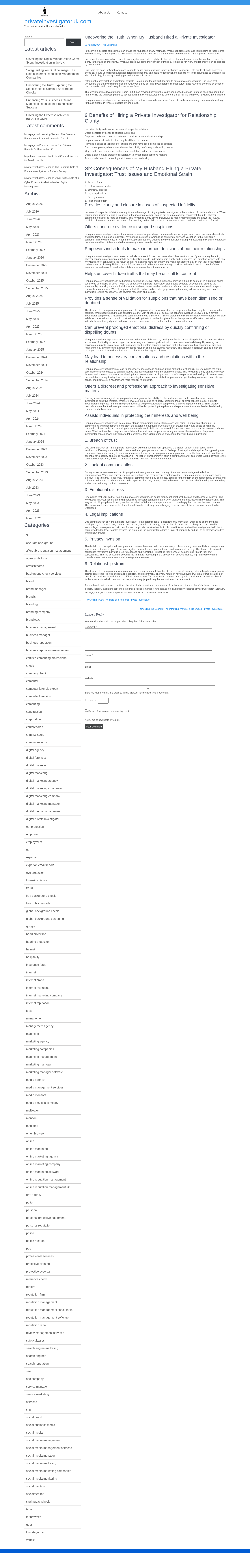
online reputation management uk (48, 1187)
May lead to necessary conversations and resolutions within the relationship (125, 151)
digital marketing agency (42, 780)
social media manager (40, 1455)
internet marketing (37, 987)
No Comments (110, 45)
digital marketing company (43, 796)
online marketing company (43, 1164)
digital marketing (37, 773)
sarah (97, 592)
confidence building (125, 585)
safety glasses (35, 1340)
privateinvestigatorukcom (37, 167)
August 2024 (34, 387)
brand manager (36, 589)
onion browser (35, 1133)
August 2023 (34, 480)
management (34, 1018)
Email (88, 666)
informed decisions (134, 589)
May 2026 (32, 226)
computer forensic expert (42, 688)
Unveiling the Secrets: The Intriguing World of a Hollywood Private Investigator (181, 609)
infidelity (89, 589)
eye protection (35, 872)
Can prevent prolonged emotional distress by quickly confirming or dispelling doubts (129, 147)
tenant (30, 1509)
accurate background (39, 543)
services (31, 1401)
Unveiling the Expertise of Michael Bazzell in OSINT (48, 117)
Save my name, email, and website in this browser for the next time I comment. (127, 692)
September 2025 (37, 288)
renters (30, 1286)
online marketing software (42, 1171)
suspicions (106, 592)
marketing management (41, 1056)
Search (28, 36)
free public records (38, 903)
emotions (148, 585)
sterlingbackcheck (38, 1501)
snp (28, 1409)
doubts (139, 585)
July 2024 (32, 395)
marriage (149, 589)
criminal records (36, 742)
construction (34, 711)
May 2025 (32, 318)
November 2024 (36, 364)
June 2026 (33, 219)
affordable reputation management (48, 550)
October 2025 (35, 280)
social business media (40, 1424)
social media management (43, 1440)
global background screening (45, 918)
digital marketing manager (43, 803)
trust (138, 592)
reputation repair (36, 1325)
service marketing (37, 1394)
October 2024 (35, 372)
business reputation (39, 642)
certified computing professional (46, 658)
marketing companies (40, 1049)
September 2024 (37, 380)
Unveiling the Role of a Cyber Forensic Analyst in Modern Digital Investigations (51, 182)
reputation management (41, 1302)
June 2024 (33, 403)
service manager (37, 1386)
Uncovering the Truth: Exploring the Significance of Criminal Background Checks (50, 89)
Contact (122, 12)
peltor (29, 1202)
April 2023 (33, 510)
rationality (219, 589)
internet (31, 972)
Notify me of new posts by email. (102, 720)
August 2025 (34, 295)
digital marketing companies (44, 788)
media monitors (36, 1095)
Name (89, 655)
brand (30, 581)
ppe (28, 1248)
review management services (45, 1332)
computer (32, 681)
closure (110, 585)
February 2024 (35, 433)
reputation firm (35, 1294)
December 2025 (36, 265)
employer (32, 834)
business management (41, 627)
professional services (40, 1256)
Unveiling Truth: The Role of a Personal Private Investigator (118, 599)
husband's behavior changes (205, 585)
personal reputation (38, 1225)
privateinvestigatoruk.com (57, 21)
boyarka (28, 156)
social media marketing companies (48, 1470)
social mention (35, 1486)
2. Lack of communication (98, 186)
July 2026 (32, 211)
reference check (36, 1279)
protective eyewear (38, 1271)
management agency (39, 1026)
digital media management (43, 811)
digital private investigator (42, 819)
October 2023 (35, 464)
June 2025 (33, 311)
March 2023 (34, 518)
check (30, 665)
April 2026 (33, 234)
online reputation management (46, 1179)
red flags (89, 592)
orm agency (33, 1194)
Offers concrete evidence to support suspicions (110, 132)
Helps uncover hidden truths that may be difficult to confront (116, 140)
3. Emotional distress (96, 189)
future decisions (182, 585)
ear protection (35, 826)
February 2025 (35, 341)
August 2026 (34, 203)
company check (36, 673)
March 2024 (34, 426)
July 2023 (32, 487)
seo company (35, 1378)
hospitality (32, 957)
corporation (33, 719)
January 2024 (35, 441)
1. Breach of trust (94, 182)
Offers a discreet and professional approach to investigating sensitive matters (126, 154)
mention (31, 1118)
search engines (36, 1355)
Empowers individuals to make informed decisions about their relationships (124, 136)
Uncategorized (35, 1532)
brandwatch (33, 619)
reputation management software (47, 1317)
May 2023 (32, 503)
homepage (29, 134)
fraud (29, 888)
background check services (43, 573)
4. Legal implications (96, 193)
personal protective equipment (45, 1217)
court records (34, 727)
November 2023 (36, 457)
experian (32, 857)
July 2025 (32, 303)
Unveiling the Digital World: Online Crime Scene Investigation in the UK (53, 60)
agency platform (36, 558)
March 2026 (34, 242)
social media (34, 1432)
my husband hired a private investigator (174, 589)
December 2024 (36, 357)
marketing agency (37, 1041)
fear (171, 585)
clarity (102, 585)
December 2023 (36, 449)
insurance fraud (36, 964)
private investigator (204, 589)
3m (28, 535)
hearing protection (38, 941)
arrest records (35, 566)
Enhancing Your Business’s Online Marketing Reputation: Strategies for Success (49, 104)
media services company (42, 1102)
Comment (91, 627)
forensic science (36, 880)
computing (33, 704)
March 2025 (34, 334)
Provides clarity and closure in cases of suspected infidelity (116, 129)
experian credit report (40, 865)
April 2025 (33, 326)
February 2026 (35, 249)
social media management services (49, 1447)
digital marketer (36, 765)
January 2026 (35, 257)
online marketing (37, 1148)
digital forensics (36, 757)
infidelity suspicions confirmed (109, 589)
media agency (35, 1079)
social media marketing (41, 1463)
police (30, 1233)
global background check (42, 911)
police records (35, 1240)
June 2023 (33, 495)
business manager (38, 635)
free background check (41, 895)
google (30, 926)
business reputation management (47, 650)
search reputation (37, 1363)
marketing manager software (44, 1072)
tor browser (33, 1516)
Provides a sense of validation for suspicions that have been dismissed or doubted (128, 143)
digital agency (35, 750)
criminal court (35, 734)
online (30, 1141)
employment (34, 842)
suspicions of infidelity (124, 592)
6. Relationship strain (96, 200)
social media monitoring (41, 1478)
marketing (32, 1033)
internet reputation (38, 1003)
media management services (45, 1087)
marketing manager (38, 1064)
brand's (31, 596)
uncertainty (162, 592)
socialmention (35, 1493)
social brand (34, 1417)
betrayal (95, 585)
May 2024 (32, 410)
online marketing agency (42, 1156)
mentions (32, 1125)
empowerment (161, 585)
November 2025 (36, 272)
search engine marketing (42, 1348)
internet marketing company (44, 995)
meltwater (32, 1110)
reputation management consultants (49, 1309)
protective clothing (38, 1263)
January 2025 (35, 349)
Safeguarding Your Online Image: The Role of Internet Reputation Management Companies (52, 74)
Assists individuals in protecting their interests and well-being (117, 158)
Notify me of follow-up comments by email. (107, 711)
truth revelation (148, 592)
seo (28, 1371)
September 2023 (37, 472)
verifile (30, 1539)
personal (32, 1210)
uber (29, 1524)
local (29, 1010)
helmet (30, 949)
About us (104, 12)
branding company (38, 612)
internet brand (35, 980)
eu (27, 849)
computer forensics (38, 696)
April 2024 (33, 418)
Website (89, 678)
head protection (36, 934)
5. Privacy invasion (95, 197)
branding (32, 604)
